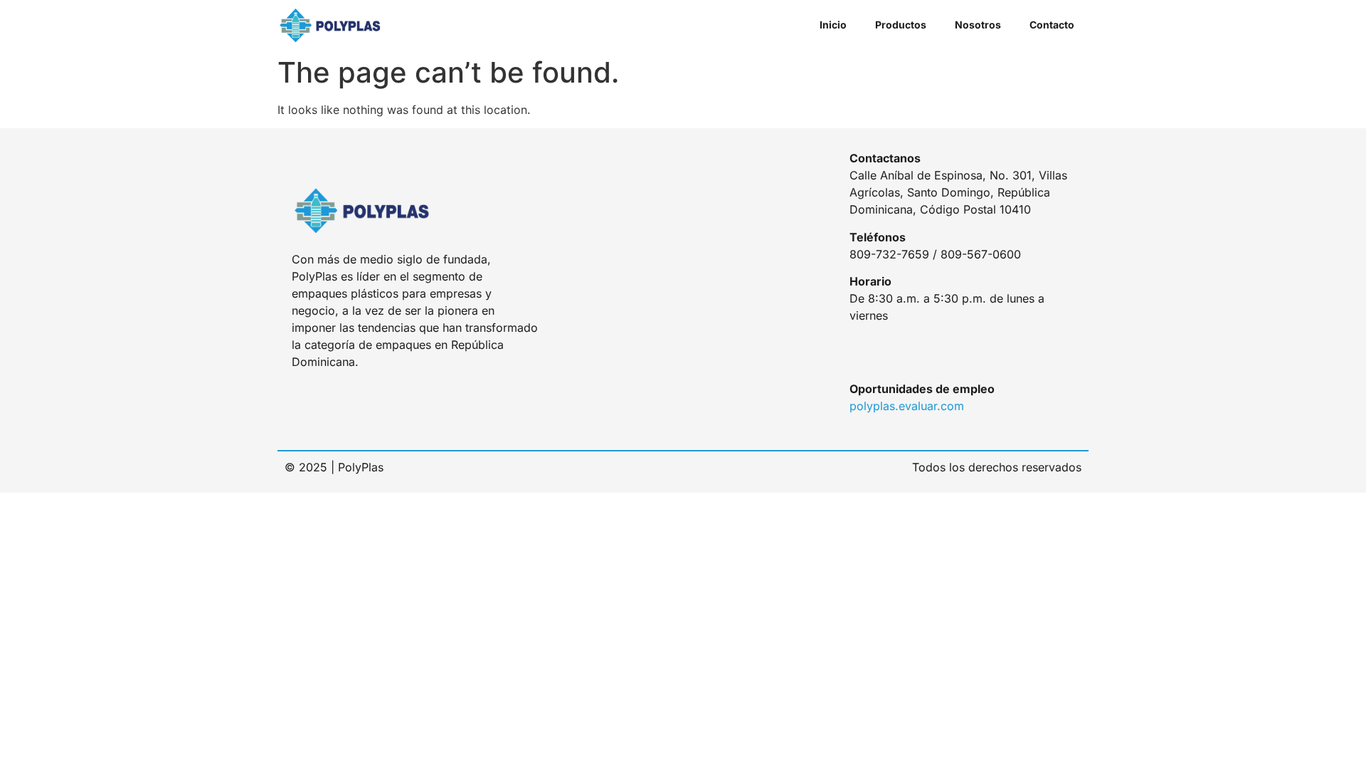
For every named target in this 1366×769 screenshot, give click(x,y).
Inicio (833, 25)
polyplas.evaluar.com (906, 406)
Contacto (1051, 25)
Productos (900, 25)
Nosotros (978, 25)
